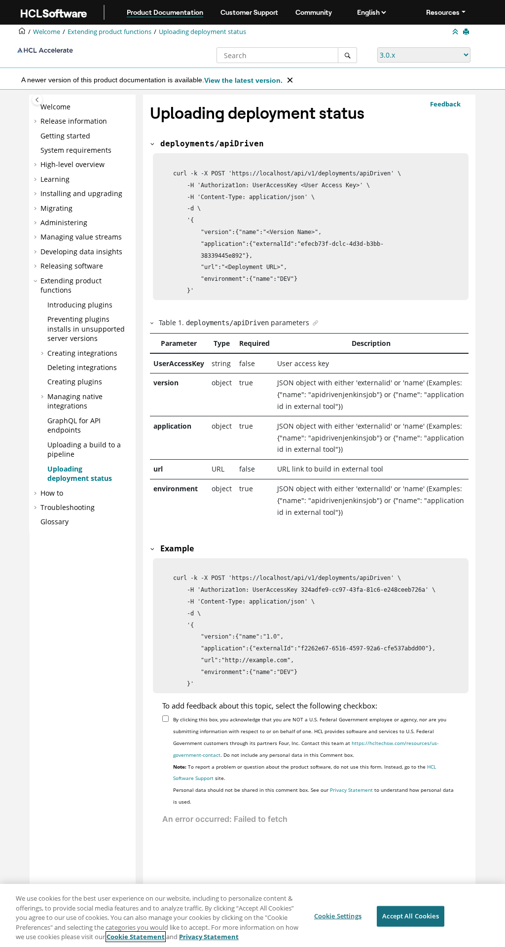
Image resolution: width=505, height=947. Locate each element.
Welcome (55, 106)
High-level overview (72, 164)
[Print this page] (467, 32)
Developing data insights (81, 251)
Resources (443, 12)
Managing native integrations (75, 401)
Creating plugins (74, 381)
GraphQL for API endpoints (74, 425)
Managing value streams (81, 236)
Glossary (54, 521)
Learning (55, 179)
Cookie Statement (136, 936)
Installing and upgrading (81, 193)
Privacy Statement (351, 789)
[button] (36, 107)
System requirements (75, 150)
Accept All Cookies (410, 916)
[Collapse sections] (456, 32)
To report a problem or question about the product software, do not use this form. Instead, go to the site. (304, 772)
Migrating (56, 208)
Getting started (65, 135)
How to (51, 493)
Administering (63, 222)
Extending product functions (109, 32)
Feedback (445, 104)
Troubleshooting (67, 507)
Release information (73, 121)
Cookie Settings (337, 916)
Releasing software (71, 266)
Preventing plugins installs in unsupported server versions (86, 328)
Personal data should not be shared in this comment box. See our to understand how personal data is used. (313, 795)
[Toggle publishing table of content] (37, 100)
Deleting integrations (82, 367)
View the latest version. (243, 80)
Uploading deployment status (202, 32)
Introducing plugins (79, 304)
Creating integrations (82, 353)
